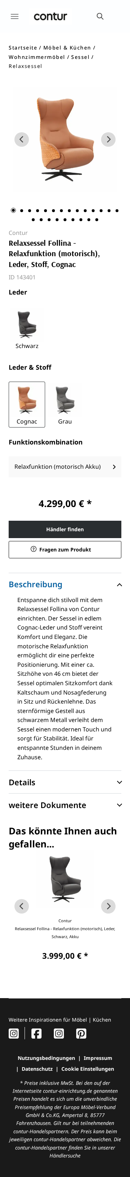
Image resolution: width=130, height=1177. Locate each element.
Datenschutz (37, 1068)
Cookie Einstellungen (87, 1068)
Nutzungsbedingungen (46, 1057)
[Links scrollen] (21, 139)
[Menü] (14, 16)
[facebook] (36, 1033)
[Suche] (99, 16)
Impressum (98, 1057)
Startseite (23, 47)
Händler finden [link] (65, 529)
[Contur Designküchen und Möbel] (50, 16)
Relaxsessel (26, 66)
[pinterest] (81, 1033)
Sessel (80, 56)
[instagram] (14, 1033)
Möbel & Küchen (67, 47)
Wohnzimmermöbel (37, 56)
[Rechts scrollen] (108, 139)
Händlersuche (65, 1155)
